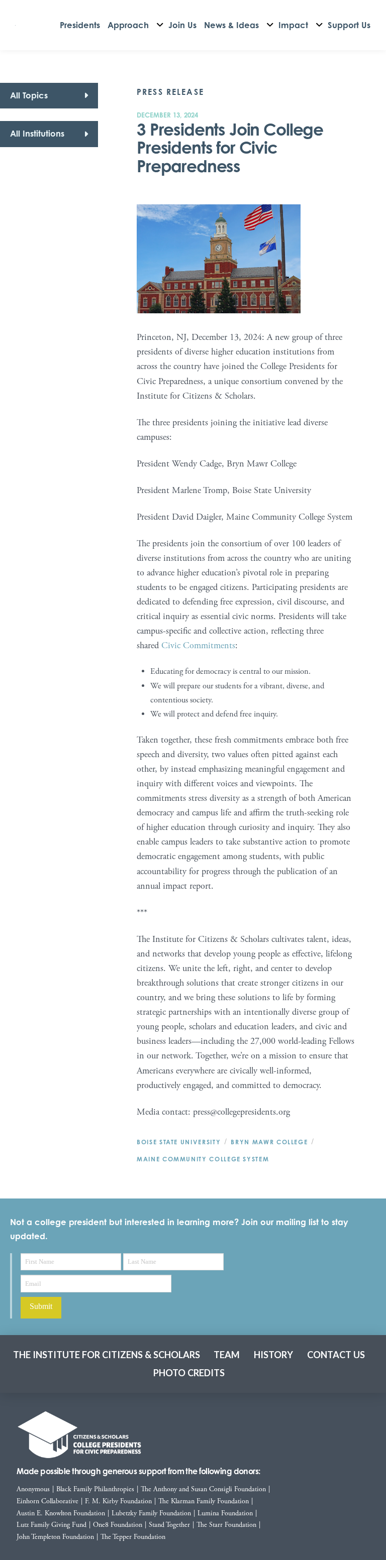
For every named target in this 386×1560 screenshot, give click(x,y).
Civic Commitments (198, 645)
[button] (49, 95)
